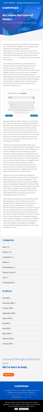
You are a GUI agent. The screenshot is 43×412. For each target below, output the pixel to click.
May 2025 (5, 323)
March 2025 (6, 333)
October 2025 (7, 308)
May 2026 (5, 298)
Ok (16, 409)
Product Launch (8, 272)
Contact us (8, 375)
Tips (4, 277)
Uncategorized (7, 282)
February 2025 (7, 338)
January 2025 (7, 344)
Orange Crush (26, 397)
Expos (4, 247)
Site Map (34, 395)
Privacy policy (24, 409)
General (5, 252)
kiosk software (14, 57)
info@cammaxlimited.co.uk (27, 2)
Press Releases (7, 267)
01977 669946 (9, 2)
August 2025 (6, 318)
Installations (7, 257)
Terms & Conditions (23, 395)
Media (4, 262)
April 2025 (5, 328)
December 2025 (8, 303)
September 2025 (8, 313)
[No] (41, 406)
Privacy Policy (11, 395)
